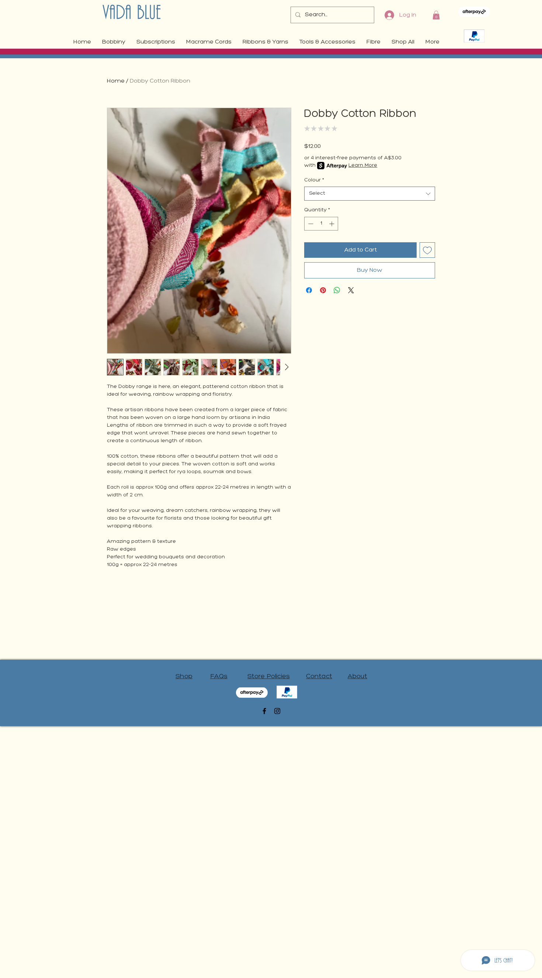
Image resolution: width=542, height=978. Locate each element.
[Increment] (332, 223)
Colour (314, 180)
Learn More (362, 165)
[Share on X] (351, 290)
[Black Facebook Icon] (264, 711)
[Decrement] (310, 223)
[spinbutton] (321, 223)
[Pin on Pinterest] (323, 290)
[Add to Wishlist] (427, 250)
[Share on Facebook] (309, 290)
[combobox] (369, 194)
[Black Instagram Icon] (277, 711)
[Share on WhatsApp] (337, 290)
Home (116, 81)
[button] (436, 15)
